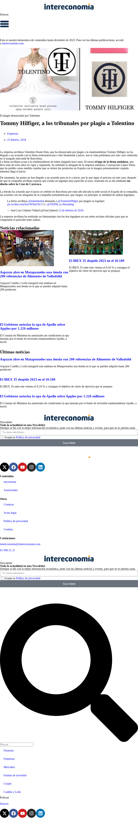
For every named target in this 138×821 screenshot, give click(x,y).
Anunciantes (11, 490)
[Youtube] (22, 467)
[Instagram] (31, 467)
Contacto (9, 504)
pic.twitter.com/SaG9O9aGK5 (24, 204)
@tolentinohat (36, 201)
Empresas (12, 133)
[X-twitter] (4, 467)
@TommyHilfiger (68, 201)
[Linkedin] (40, 467)
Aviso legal (10, 512)
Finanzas (9, 750)
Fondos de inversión (15, 775)
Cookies (8, 529)
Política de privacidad (28, 437)
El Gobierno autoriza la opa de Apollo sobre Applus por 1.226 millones (32, 326)
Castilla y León (12, 791)
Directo (4, 14)
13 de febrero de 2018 (70, 210)
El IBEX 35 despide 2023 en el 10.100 (96, 261)
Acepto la (22, 437)
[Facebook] (13, 467)
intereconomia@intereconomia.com (20, 544)
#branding (68, 204)
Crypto (8, 783)
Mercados (9, 767)
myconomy (10, 481)
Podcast (4, 797)
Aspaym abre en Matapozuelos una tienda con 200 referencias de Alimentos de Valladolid (34, 274)
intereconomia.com (13, 43)
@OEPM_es (54, 204)
